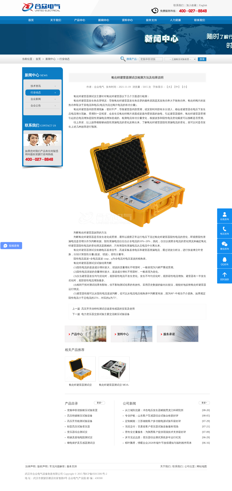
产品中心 (80, 19)
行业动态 (36, 92)
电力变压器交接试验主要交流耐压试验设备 (105, 314)
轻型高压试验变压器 (78, 426)
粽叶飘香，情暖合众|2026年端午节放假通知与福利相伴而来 (158, 443)
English (203, 5)
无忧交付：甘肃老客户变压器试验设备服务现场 (151, 426)
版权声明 (42, 466)
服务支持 (152, 19)
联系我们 (178, 5)
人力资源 (176, 19)
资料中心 (128, 19)
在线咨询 (224, 219)
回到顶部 (224, 279)
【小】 (184, 87)
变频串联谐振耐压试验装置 (82, 410)
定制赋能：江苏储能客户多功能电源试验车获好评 (153, 421)
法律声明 (30, 466)
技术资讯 (36, 86)
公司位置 (190, 466)
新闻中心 (104, 19)
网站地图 (202, 466)
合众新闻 (36, 99)
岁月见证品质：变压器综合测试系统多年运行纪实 (153, 437)
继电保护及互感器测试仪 (81, 443)
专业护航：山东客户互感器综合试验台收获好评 (151, 415)
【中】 (177, 87)
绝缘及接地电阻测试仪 (79, 437)
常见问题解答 (57, 466)
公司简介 (56, 19)
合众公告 (36, 105)
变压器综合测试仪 (77, 432)
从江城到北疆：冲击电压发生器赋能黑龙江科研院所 (154, 410)
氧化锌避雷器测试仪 (85, 250)
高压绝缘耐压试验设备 (79, 415)
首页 (32, 19)
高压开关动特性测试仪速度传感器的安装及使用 (108, 308)
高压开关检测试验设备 (79, 421)
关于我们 (165, 466)
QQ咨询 (224, 264)
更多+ (99, 402)
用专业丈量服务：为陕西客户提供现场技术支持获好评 (155, 432)
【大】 (169, 87)
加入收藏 (191, 5)
